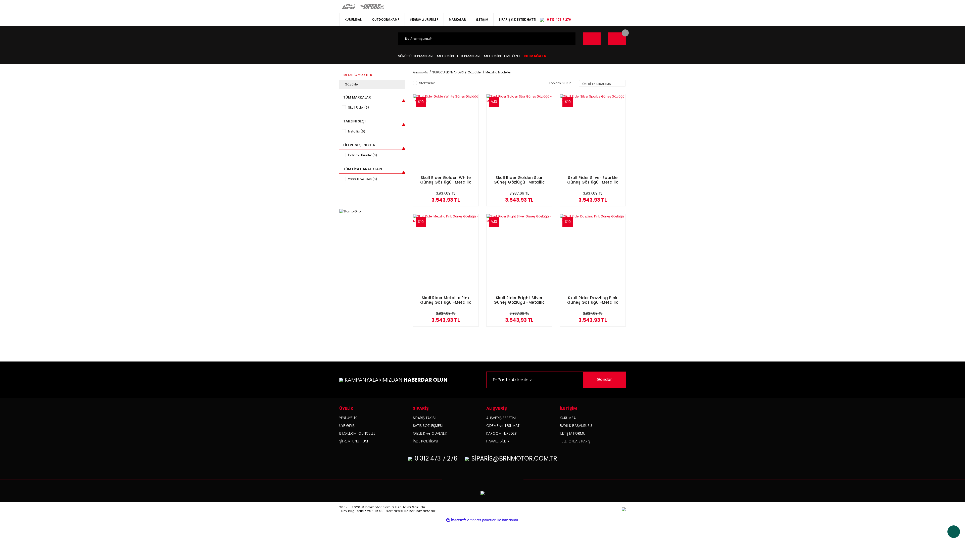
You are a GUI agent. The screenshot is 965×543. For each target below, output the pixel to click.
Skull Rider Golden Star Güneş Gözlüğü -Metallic (519, 180)
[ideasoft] (456, 520)
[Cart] (617, 38)
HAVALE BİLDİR (497, 441)
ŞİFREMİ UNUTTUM (353, 441)
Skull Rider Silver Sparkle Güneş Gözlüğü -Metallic (592, 180)
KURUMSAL (353, 19)
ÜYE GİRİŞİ (347, 425)
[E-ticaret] (482, 520)
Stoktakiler (427, 83)
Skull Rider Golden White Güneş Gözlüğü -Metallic (445, 180)
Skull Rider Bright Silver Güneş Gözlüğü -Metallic (519, 300)
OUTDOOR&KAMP (386, 19)
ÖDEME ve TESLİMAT (502, 425)
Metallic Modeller (498, 72)
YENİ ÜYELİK (348, 417)
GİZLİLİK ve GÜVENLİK (430, 433)
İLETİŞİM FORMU (572, 433)
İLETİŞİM (482, 19)
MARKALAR (457, 19)
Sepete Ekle (446, 201)
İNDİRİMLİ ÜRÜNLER (424, 19)
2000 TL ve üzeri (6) (362, 179)
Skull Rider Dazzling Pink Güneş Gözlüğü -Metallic (592, 300)
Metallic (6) (356, 131)
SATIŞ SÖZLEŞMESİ (428, 425)
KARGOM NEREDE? (501, 433)
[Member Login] (592, 38)
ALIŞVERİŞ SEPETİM (501, 417)
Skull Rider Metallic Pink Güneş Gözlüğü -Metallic (445, 300)
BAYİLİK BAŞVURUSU (576, 425)
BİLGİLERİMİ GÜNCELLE (357, 433)
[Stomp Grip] (350, 211)
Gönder (604, 379)
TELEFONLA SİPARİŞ (575, 441)
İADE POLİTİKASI (425, 441)
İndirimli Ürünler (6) (362, 155)
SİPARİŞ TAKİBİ (424, 417)
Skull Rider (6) (358, 107)
